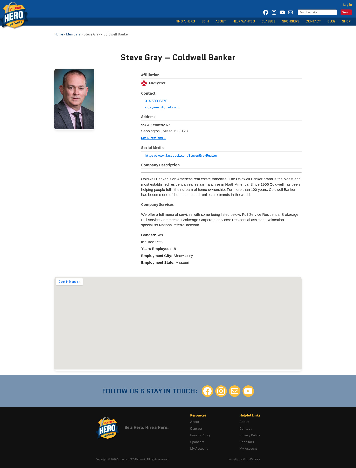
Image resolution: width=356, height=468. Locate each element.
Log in (347, 4)
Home (58, 34)
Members (73, 34)
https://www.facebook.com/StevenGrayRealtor (181, 155)
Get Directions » (153, 137)
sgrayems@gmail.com (161, 107)
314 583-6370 (156, 101)
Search (346, 12)
